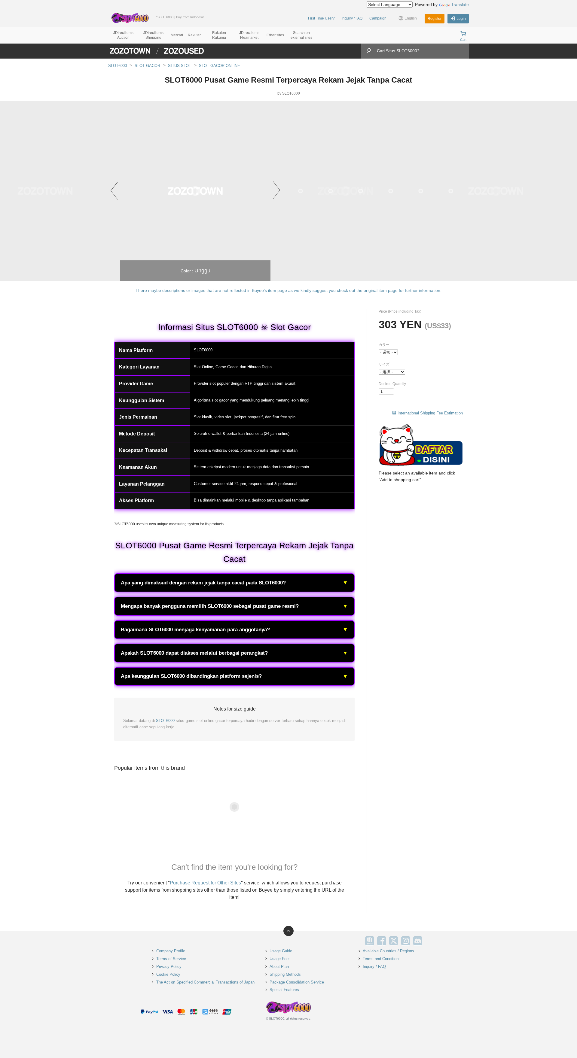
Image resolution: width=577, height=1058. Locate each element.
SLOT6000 (117, 65)
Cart (463, 39)
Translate (460, 4)
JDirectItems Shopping (153, 35)
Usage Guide (281, 951)
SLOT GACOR (147, 65)
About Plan (279, 966)
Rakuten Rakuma (219, 35)
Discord (417, 940)
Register (434, 19)
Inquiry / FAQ (352, 18)
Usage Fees (280, 958)
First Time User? (321, 18)
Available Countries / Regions (388, 951)
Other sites (275, 35)
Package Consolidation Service (297, 982)
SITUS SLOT (179, 65)
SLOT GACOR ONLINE (219, 65)
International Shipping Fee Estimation (430, 413)
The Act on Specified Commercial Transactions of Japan (205, 982)
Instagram (405, 940)
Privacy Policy (169, 966)
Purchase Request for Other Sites (205, 882)
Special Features (284, 989)
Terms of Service (171, 958)
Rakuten (195, 35)
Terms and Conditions (382, 958)
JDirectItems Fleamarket (249, 35)
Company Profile (170, 951)
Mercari (177, 35)
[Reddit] (429, 940)
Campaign (377, 18)
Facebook (381, 940)
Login (461, 19)
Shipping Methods (285, 974)
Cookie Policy (168, 974)
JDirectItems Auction (123, 35)
